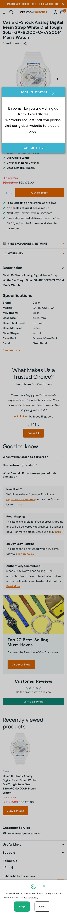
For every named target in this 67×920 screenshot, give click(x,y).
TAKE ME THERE (33, 148)
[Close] (52, 885)
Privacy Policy (31, 897)
